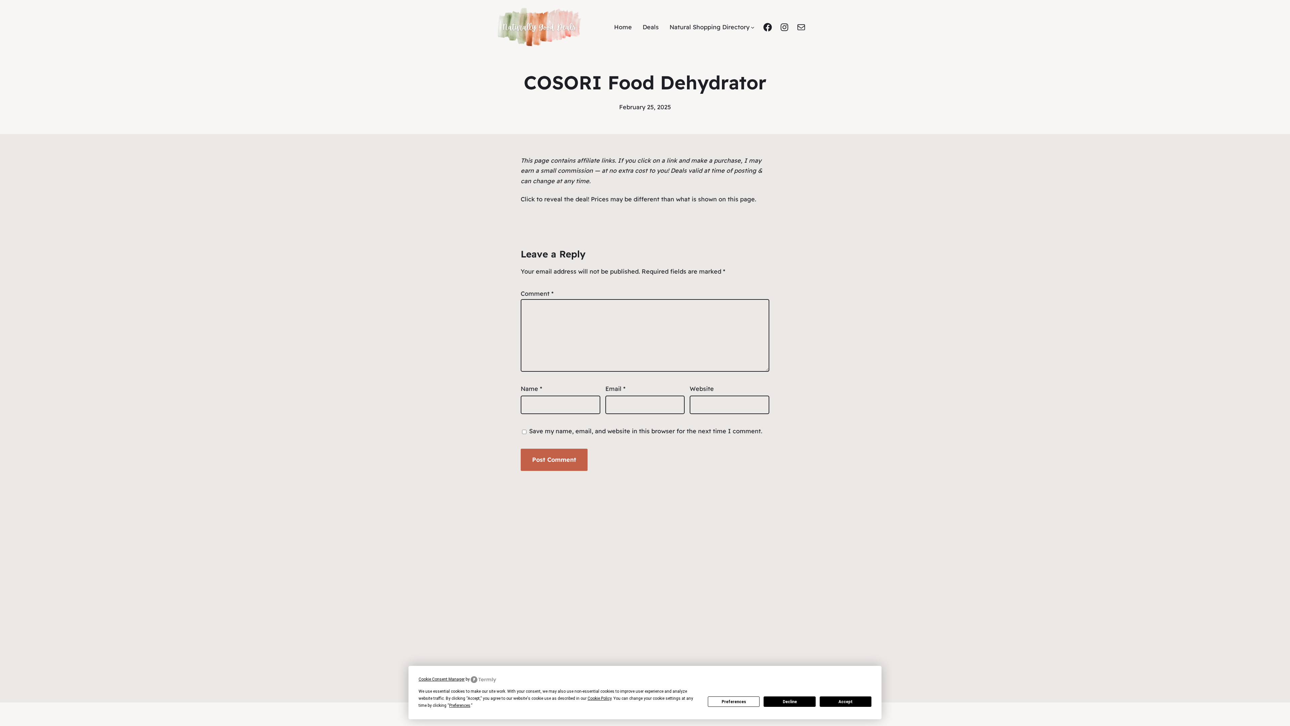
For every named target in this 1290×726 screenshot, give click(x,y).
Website (702, 389)
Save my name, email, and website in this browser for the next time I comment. (645, 431)
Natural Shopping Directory (709, 27)
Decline (790, 701)
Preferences (734, 701)
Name (531, 389)
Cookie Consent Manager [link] (442, 679)
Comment (537, 293)
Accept (845, 701)
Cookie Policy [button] (599, 698)
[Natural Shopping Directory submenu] (753, 27)
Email (615, 389)
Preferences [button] (459, 705)
